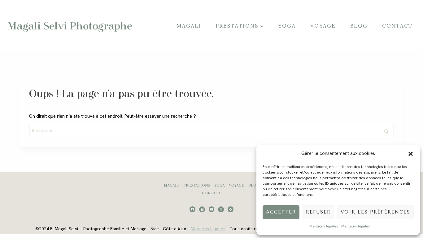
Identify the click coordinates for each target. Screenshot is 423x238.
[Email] (212, 209)
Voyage (323, 25)
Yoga (287, 25)
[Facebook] (192, 209)
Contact (397, 25)
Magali (189, 25)
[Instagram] (202, 209)
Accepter (281, 212)
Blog (359, 25)
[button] (411, 154)
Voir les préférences (375, 212)
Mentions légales (323, 226)
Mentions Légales (208, 228)
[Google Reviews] (230, 209)
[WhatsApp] (221, 209)
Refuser (318, 212)
